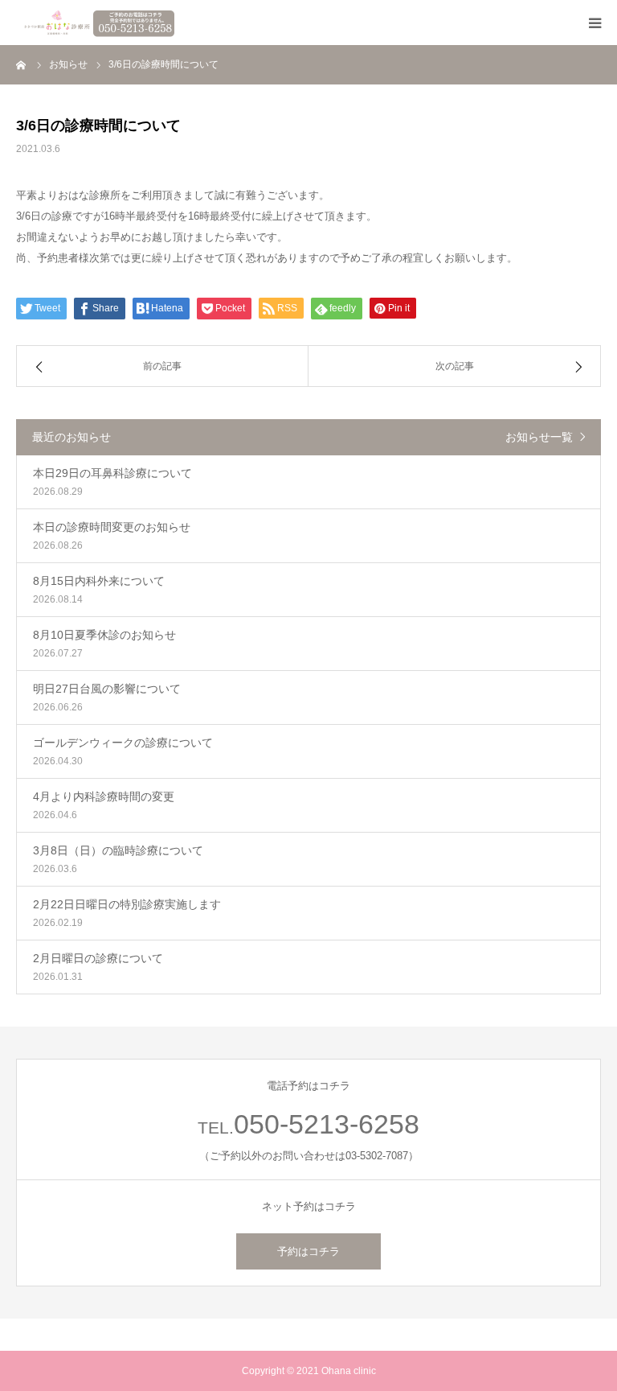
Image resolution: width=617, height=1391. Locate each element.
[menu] (594, 22)
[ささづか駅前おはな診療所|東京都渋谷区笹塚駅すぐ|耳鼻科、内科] (96, 22)
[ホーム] (21, 64)
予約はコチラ (308, 1251)
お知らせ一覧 (539, 436)
